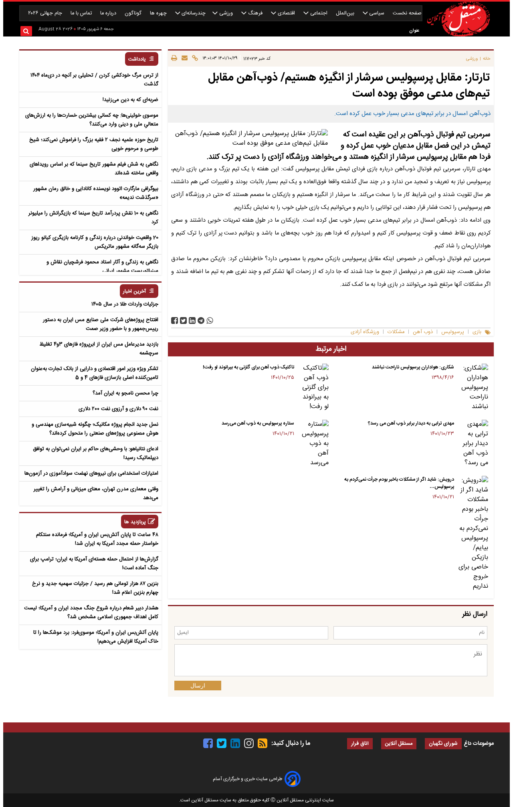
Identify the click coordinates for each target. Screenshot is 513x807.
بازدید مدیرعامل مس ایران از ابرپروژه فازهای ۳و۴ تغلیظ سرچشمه (99, 349)
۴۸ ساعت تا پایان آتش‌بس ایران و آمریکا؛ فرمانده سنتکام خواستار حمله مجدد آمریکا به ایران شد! (97, 539)
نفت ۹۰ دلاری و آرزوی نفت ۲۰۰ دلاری (118, 409)
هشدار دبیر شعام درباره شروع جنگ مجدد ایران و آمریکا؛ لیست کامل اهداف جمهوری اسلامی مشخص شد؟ (91, 612)
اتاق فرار (360, 744)
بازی (477, 332)
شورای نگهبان (443, 744)
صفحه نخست (407, 13)
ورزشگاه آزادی (365, 332)
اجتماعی (319, 13)
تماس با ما (82, 13)
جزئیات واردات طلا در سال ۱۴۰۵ (124, 304)
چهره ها (159, 13)
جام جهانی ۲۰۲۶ (46, 13)
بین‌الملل (346, 13)
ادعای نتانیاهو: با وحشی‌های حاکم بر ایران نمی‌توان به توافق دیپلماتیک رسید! (95, 453)
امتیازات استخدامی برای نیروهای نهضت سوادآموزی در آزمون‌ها (91, 473)
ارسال (197, 685)
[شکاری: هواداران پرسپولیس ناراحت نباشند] (472, 388)
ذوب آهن (423, 332)
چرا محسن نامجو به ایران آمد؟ (125, 393)
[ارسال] (183, 58)
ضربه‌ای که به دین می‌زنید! (130, 99)
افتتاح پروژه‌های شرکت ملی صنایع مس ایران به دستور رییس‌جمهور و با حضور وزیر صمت (100, 324)
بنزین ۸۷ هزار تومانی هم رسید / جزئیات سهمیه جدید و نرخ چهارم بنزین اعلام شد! (95, 588)
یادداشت (137, 59)
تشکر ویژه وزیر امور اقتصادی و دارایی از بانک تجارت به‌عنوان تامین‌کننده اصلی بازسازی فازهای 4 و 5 (94, 373)
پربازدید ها (135, 522)
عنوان (414, 30)
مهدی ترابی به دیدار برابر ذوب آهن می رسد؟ (411, 423)
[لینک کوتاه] (194, 58)
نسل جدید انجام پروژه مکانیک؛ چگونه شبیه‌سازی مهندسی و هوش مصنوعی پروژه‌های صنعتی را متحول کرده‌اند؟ (95, 429)
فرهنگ (255, 13)
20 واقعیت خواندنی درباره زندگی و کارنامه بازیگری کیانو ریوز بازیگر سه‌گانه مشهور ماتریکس (94, 242)
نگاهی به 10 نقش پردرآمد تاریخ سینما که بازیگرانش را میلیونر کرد (93, 218)
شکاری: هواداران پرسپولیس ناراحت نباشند (413, 367)
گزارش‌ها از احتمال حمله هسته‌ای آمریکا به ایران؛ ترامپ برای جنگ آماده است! (94, 563)
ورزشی (226, 13)
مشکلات (396, 332)
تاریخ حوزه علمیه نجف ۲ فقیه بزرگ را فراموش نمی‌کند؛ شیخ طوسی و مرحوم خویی (93, 144)
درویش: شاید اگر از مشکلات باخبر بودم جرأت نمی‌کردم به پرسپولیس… (399, 483)
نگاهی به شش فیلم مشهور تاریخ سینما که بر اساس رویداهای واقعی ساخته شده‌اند (94, 169)
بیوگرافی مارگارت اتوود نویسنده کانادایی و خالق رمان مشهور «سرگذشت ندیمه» (95, 193)
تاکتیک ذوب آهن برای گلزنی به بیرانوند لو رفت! (248, 367)
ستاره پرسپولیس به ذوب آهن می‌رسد (258, 423)
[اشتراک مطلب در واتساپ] (209, 320)
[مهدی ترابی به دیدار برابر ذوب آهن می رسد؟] (472, 444)
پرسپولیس (452, 332)
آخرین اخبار (134, 291)
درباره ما (109, 13)
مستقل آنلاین (398, 744)
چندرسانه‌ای (193, 13)
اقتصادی (286, 13)
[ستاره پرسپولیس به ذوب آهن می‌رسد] (312, 444)
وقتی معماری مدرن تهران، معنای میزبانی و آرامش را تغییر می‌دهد (96, 493)
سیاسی (377, 13)
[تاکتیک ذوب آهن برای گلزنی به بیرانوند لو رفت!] (312, 388)
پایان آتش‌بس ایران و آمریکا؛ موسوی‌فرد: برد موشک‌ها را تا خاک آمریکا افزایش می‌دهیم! (95, 637)
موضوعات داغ (479, 743)
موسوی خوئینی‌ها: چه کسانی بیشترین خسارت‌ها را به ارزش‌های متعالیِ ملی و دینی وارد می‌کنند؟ (91, 120)
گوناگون (134, 13)
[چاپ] (174, 58)
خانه (487, 59)
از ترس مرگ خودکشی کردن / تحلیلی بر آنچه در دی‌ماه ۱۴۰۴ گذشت (94, 80)
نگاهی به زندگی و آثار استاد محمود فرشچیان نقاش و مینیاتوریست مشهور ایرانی (102, 266)
